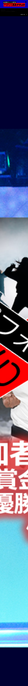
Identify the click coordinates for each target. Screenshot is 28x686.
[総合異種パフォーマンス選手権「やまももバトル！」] (14, 4)
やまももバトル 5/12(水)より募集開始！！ (8, 11)
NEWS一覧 (23, 14)
